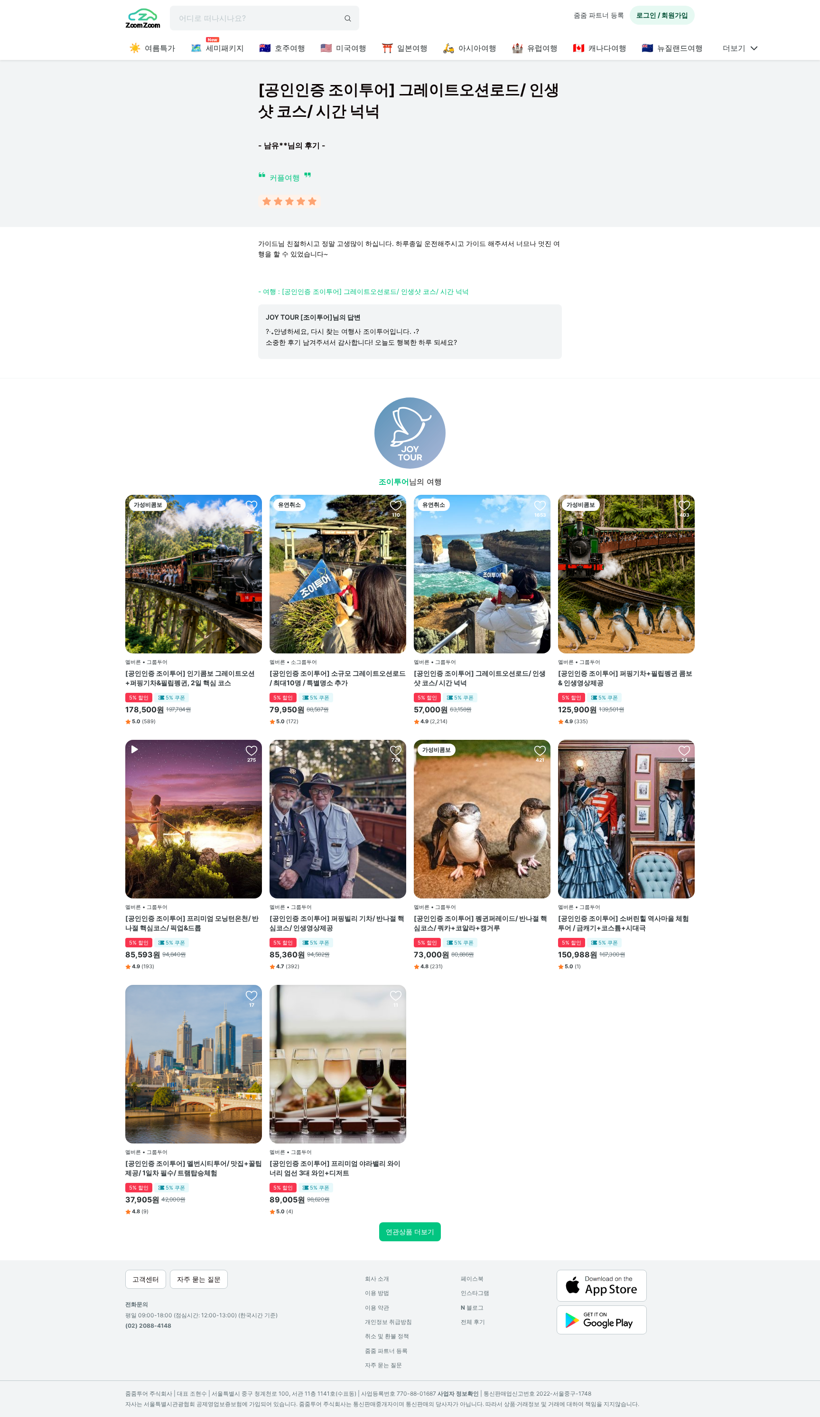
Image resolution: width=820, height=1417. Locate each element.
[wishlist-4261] (684, 505)
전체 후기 (473, 1321)
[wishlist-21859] (395, 505)
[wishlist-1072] (540, 750)
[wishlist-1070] (684, 750)
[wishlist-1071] (395, 750)
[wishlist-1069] (251, 750)
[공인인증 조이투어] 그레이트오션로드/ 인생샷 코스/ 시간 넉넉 (480, 678)
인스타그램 (475, 1292)
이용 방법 (377, 1292)
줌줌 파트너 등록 (599, 15)
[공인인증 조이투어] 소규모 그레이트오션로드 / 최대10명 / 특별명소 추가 (338, 678)
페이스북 (472, 1278)
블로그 (472, 1307)
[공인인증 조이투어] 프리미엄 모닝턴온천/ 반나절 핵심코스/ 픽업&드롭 (192, 923)
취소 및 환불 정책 (387, 1336)
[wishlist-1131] (251, 505)
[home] (142, 19)
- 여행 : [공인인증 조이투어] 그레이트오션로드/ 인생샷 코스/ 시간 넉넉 (363, 291)
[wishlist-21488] (251, 995)
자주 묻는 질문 (383, 1365)
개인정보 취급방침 (388, 1321)
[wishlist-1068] (540, 505)
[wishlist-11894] (395, 995)
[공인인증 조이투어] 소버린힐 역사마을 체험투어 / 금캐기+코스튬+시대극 (623, 923)
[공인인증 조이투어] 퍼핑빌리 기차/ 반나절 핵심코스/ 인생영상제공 (337, 923)
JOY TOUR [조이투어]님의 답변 (313, 317)
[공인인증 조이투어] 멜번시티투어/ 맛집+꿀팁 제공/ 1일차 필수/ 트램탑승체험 (193, 1168)
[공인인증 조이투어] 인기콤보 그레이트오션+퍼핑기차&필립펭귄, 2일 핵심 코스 (190, 678)
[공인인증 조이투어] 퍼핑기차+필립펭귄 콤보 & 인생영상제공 (625, 678)
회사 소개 (377, 1278)
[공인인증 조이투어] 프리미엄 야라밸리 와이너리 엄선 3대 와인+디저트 (335, 1168)
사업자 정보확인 (458, 1393)
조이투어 (394, 481)
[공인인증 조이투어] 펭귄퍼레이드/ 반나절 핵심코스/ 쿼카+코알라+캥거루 (480, 923)
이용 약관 (377, 1307)
